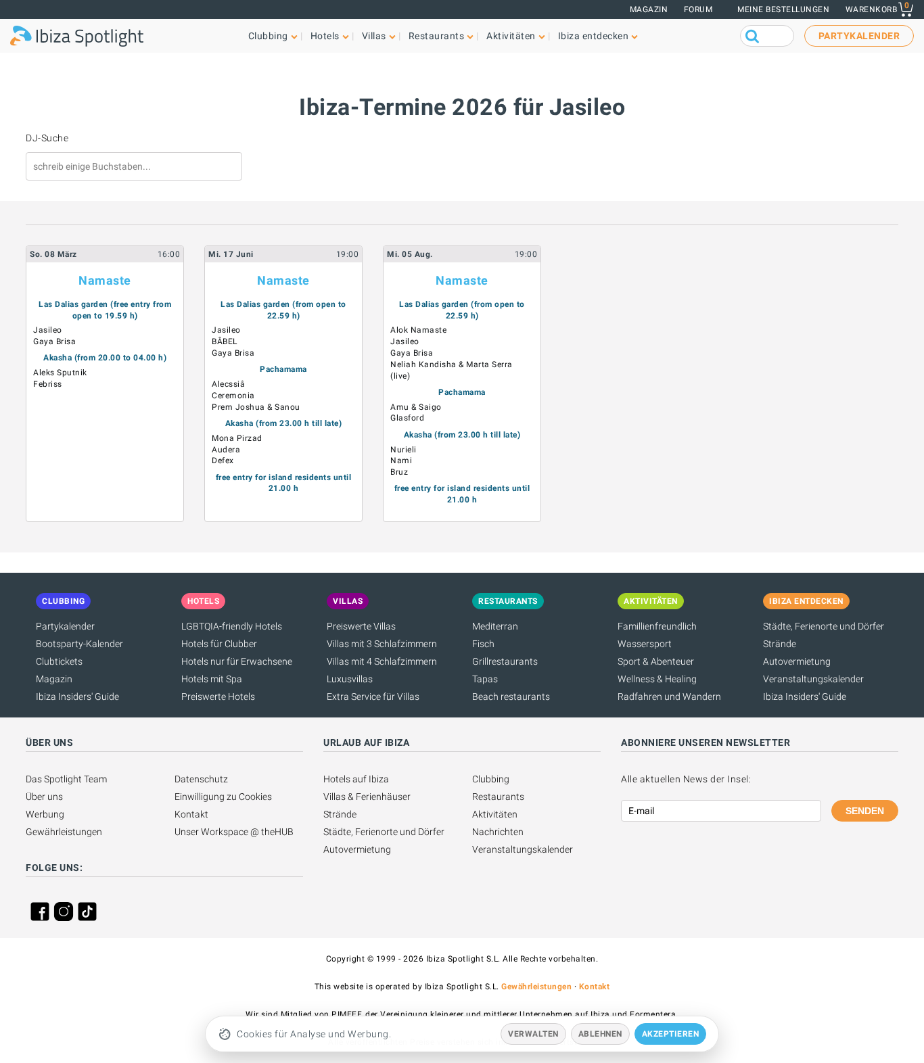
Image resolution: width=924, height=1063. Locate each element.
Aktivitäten (494, 814)
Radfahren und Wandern (669, 696)
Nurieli (403, 449)
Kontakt (191, 814)
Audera (226, 449)
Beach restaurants (511, 696)
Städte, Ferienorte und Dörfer (823, 626)
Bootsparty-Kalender (79, 643)
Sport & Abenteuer (656, 661)
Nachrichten (498, 831)
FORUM (698, 9)
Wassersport (645, 643)
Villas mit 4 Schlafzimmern (382, 661)
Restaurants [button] (437, 35)
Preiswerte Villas (361, 626)
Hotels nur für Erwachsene (236, 661)
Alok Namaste (418, 330)
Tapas (485, 679)
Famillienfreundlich (657, 626)
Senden (865, 810)
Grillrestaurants (505, 661)
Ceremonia (233, 395)
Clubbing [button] (268, 35)
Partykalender (65, 626)
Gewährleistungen (64, 831)
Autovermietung (797, 661)
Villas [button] (374, 35)
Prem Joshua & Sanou (256, 407)
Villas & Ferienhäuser (367, 796)
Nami (401, 460)
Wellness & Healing (657, 679)
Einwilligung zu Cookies (223, 796)
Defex (223, 460)
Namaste (104, 280)
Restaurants (498, 796)
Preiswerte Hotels (218, 696)
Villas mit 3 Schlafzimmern (382, 643)
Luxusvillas (350, 679)
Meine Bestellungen (783, 9)
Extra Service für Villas (373, 696)
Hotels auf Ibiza (356, 779)
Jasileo (47, 330)
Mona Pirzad (237, 438)
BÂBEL (224, 341)
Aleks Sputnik (60, 372)
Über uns (44, 796)
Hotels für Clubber (219, 643)
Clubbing (490, 779)
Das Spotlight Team (66, 779)
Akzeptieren (670, 1034)
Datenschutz (201, 779)
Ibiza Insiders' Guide (77, 696)
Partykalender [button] (859, 35)
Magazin (649, 9)
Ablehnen (600, 1034)
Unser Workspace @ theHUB (234, 831)
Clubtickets (59, 661)
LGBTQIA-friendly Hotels (231, 626)
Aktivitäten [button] (511, 35)
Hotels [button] (325, 35)
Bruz (399, 472)
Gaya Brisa (54, 341)
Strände (779, 643)
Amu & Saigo (416, 407)
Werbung (45, 814)
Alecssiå (228, 384)
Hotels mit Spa (211, 679)
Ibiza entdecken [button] (593, 35)
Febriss (47, 384)
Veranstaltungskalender (813, 679)
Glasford (407, 418)
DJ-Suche (47, 138)
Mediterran (495, 626)
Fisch (483, 643)
